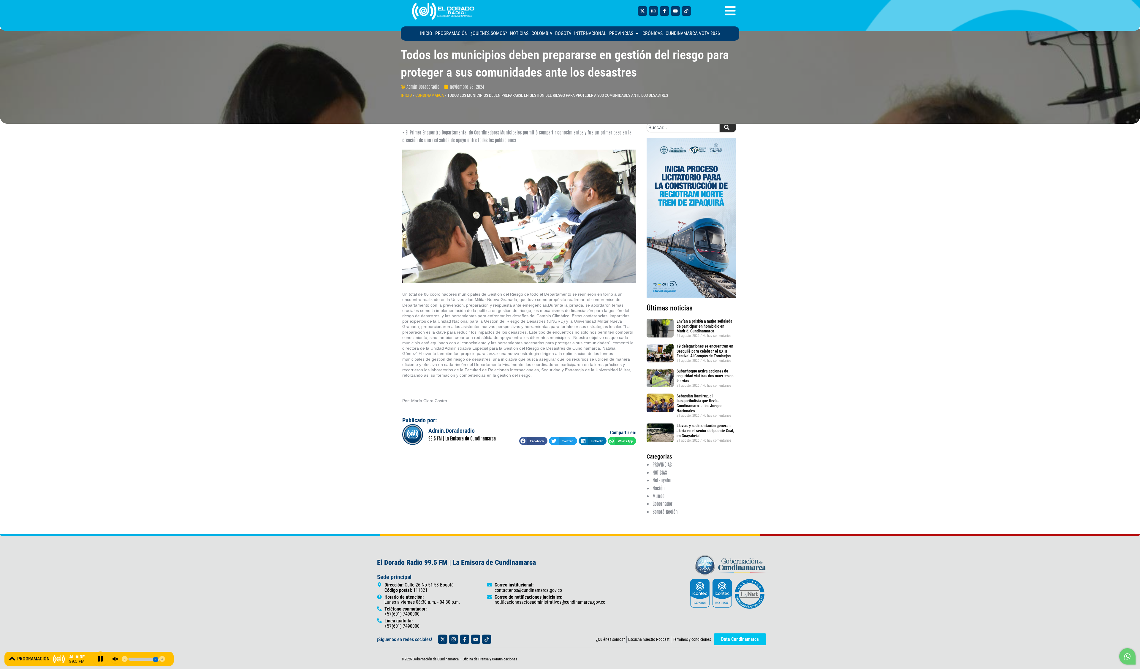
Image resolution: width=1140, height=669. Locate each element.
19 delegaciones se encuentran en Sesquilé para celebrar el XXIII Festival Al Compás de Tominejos (705, 351)
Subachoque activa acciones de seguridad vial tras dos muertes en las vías (705, 376)
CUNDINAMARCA (429, 95)
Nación (659, 488)
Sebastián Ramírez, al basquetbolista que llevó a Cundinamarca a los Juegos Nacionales (699, 403)
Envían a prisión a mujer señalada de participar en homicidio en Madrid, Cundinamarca (704, 326)
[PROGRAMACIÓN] (12, 658)
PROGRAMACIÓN (33, 659)
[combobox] (683, 127)
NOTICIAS (660, 472)
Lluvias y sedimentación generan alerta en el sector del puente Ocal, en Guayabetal (705, 430)
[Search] (728, 127)
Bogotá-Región (665, 511)
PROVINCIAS (662, 464)
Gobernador (662, 503)
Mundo (658, 496)
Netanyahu (662, 480)
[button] (533, 441)
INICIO (406, 95)
